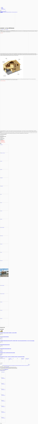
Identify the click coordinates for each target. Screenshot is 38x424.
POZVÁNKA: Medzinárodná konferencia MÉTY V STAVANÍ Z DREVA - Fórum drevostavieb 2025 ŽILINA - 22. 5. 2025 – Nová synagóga (17, 340)
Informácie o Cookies (2, 370)
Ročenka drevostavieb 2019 (3, 11)
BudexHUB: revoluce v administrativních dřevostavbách (7, 352)
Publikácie (2, 8)
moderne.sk (5, 369)
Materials (7, 29)
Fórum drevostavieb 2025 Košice (4, 336)
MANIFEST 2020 (20, 365)
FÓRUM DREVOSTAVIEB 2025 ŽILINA (5, 344)
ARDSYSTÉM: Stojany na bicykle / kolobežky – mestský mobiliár (8, 332)
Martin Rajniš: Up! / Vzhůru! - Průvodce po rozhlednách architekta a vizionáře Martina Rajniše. (12, 356)
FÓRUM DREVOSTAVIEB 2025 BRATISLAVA (5, 348)
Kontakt (2, 7)
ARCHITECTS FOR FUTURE (25, 365)
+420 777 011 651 (2, 140)
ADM (2, 29)
